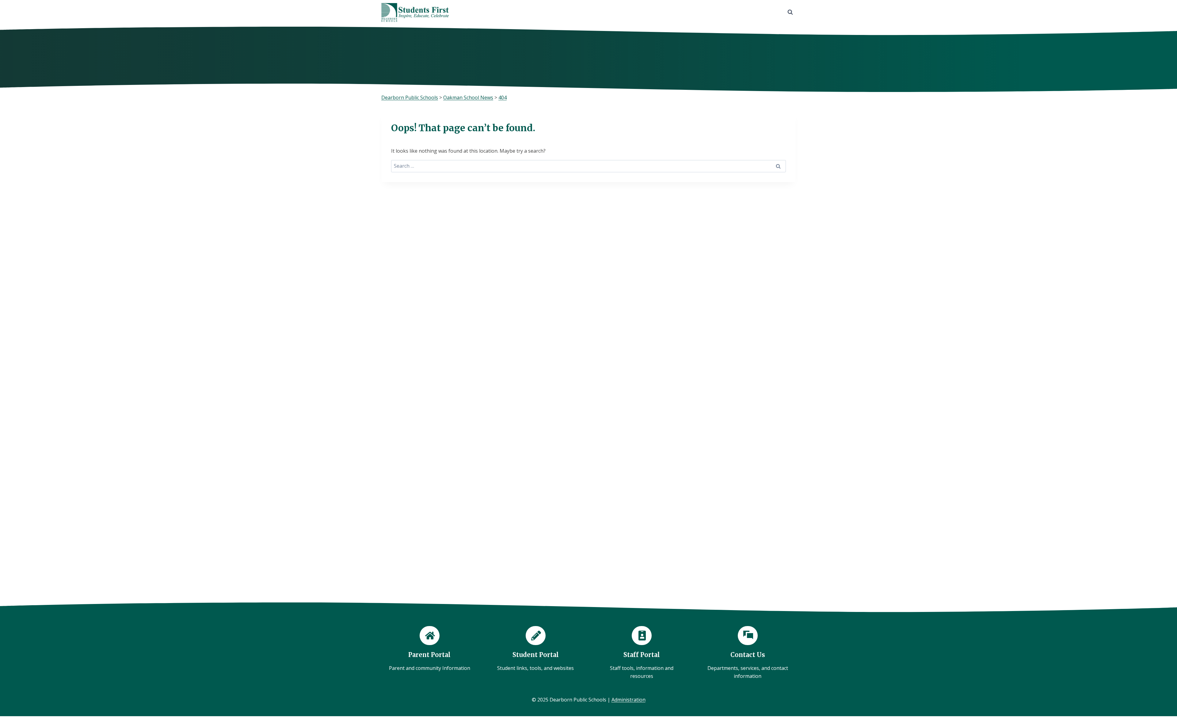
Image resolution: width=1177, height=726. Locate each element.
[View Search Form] (790, 12)
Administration (628, 699)
